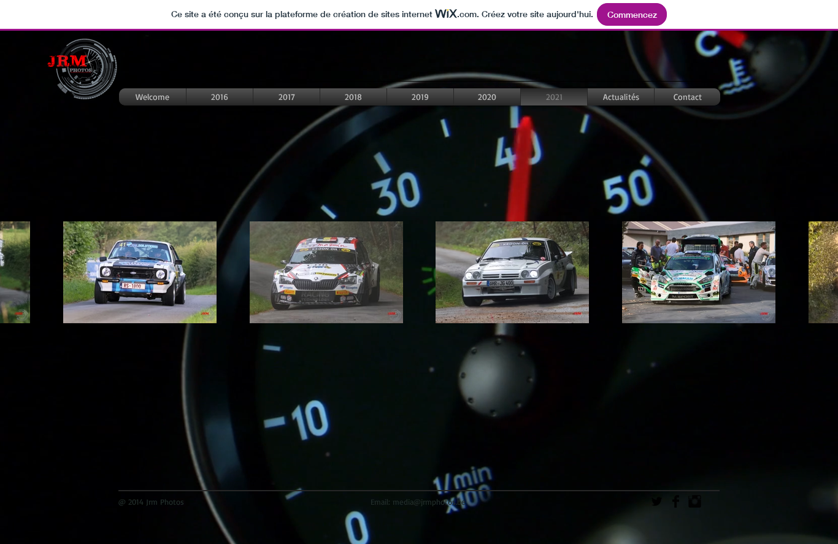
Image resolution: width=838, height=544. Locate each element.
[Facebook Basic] (675, 501)
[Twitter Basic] (656, 501)
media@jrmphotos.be (429, 502)
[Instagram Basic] (694, 501)
